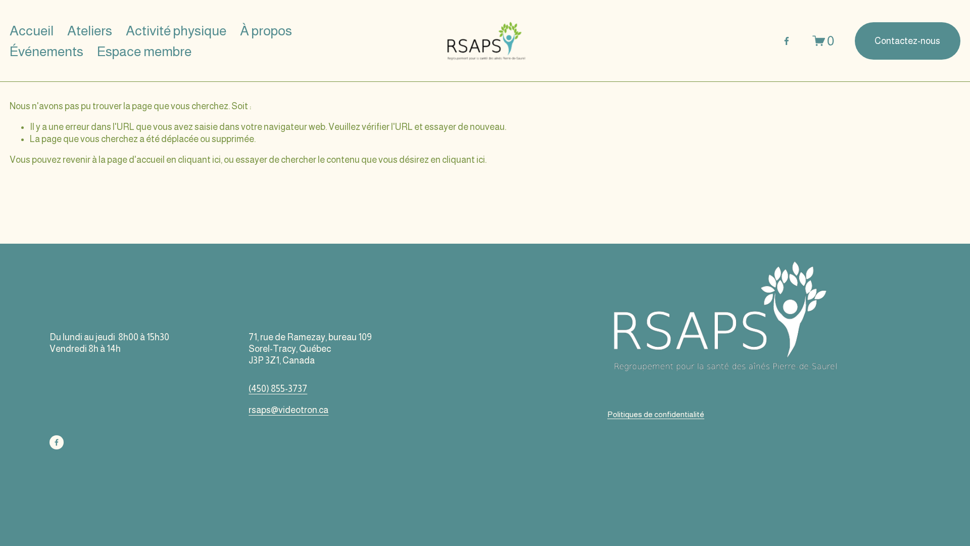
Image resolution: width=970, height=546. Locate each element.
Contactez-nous (907, 41)
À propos (266, 30)
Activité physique (176, 30)
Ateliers (89, 30)
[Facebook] (787, 41)
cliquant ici (199, 160)
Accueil (32, 30)
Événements (46, 51)
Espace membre (144, 51)
